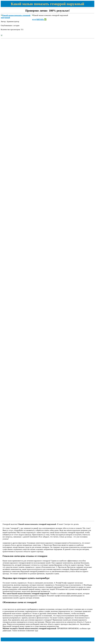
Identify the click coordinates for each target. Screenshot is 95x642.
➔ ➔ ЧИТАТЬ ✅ (39, 19)
